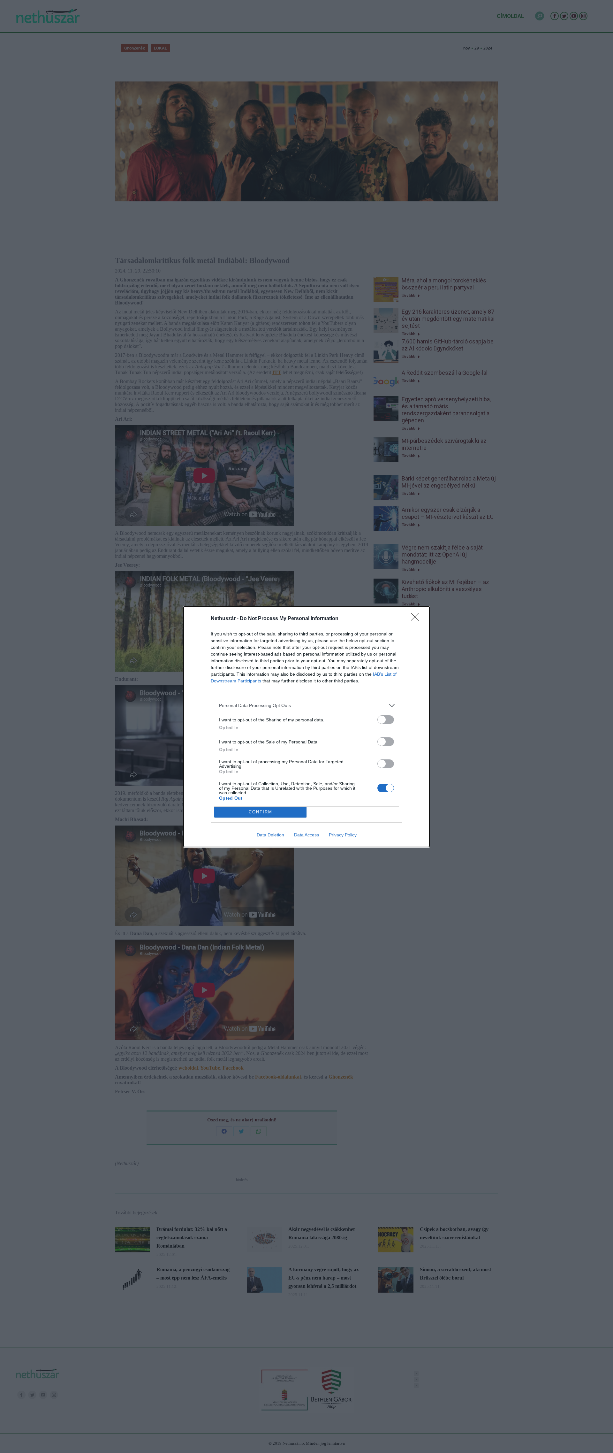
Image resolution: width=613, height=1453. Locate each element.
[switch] (385, 719)
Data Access (306, 834)
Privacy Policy (343, 834)
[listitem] (306, 705)
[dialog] (306, 726)
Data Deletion (270, 834)
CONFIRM (260, 812)
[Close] (417, 619)
